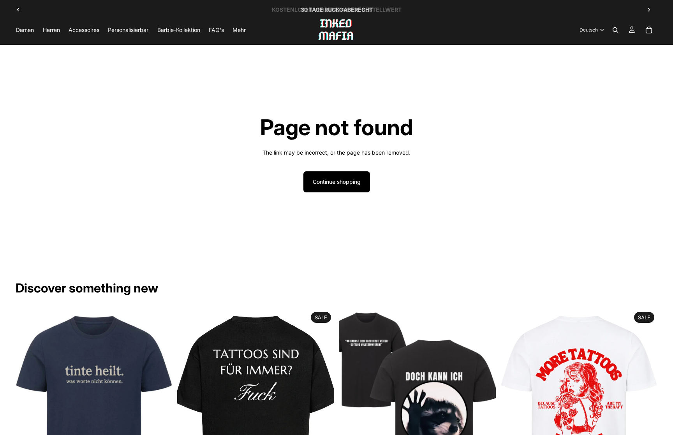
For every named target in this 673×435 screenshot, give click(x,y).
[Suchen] (615, 30)
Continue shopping (337, 181)
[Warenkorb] (648, 30)
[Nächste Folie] (648, 9)
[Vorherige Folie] (18, 9)
